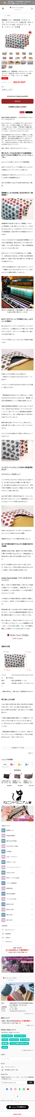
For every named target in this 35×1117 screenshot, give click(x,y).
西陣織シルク (10, 830)
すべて (5, 764)
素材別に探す (10, 909)
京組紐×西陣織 (10, 835)
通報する (30, 753)
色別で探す (9, 920)
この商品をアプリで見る (17, 747)
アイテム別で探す (11, 899)
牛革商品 (8, 851)
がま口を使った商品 (12, 846)
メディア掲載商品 (11, 883)
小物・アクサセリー (12, 857)
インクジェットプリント (13, 867)
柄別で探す (9, 915)
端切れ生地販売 (10, 893)
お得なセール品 (10, 862)
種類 (2, 86)
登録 (30, 1082)
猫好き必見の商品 (11, 841)
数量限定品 (9, 888)
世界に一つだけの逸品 (12, 878)
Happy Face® (10, 872)
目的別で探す (10, 904)
